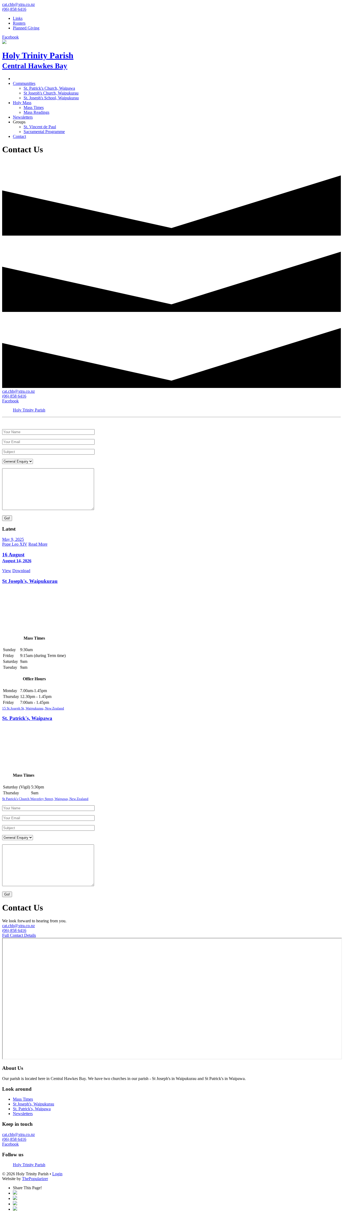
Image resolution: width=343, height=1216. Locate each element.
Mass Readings (36, 112)
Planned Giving (26, 28)
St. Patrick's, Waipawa (27, 718)
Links (18, 18)
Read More (37, 544)
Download (21, 570)
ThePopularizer (35, 1178)
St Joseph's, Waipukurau (30, 581)
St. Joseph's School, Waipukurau (51, 98)
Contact (19, 136)
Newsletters (23, 117)
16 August (16, 557)
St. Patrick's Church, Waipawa (49, 88)
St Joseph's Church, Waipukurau (51, 93)
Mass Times (34, 107)
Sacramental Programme (44, 131)
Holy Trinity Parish (29, 410)
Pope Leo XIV (14, 544)
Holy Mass (22, 102)
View (6, 570)
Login (57, 1174)
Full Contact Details (19, 935)
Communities (24, 83)
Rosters (19, 23)
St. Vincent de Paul (40, 126)
